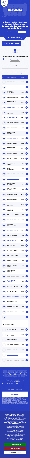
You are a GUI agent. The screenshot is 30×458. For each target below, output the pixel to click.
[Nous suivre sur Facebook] (5, 374)
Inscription (15, 394)
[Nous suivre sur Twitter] (10, 374)
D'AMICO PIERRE (12, 230)
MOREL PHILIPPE (12, 138)
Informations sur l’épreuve (12, 65)
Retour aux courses (12, 43)
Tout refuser (15, 448)
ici (27, 403)
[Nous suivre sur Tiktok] (20, 374)
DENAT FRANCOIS (12, 107)
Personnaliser (15, 452)
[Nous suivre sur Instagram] (15, 374)
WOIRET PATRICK (12, 355)
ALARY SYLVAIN (12, 117)
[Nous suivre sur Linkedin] (25, 374)
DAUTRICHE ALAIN (13, 220)
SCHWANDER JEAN (13, 179)
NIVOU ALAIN (11, 240)
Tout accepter (15, 444)
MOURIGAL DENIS (13, 296)
